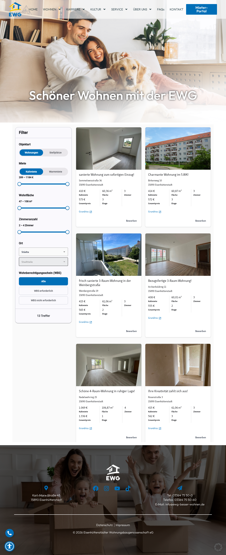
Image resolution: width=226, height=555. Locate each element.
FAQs (160, 9)
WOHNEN (49, 9)
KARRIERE (73, 9)
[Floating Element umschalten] (9, 533)
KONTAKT (176, 9)
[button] (218, 547)
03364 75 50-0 (183, 495)
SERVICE (117, 9)
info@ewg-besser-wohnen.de (184, 504)
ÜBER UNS (140, 9)
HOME (33, 9)
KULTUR (95, 9)
